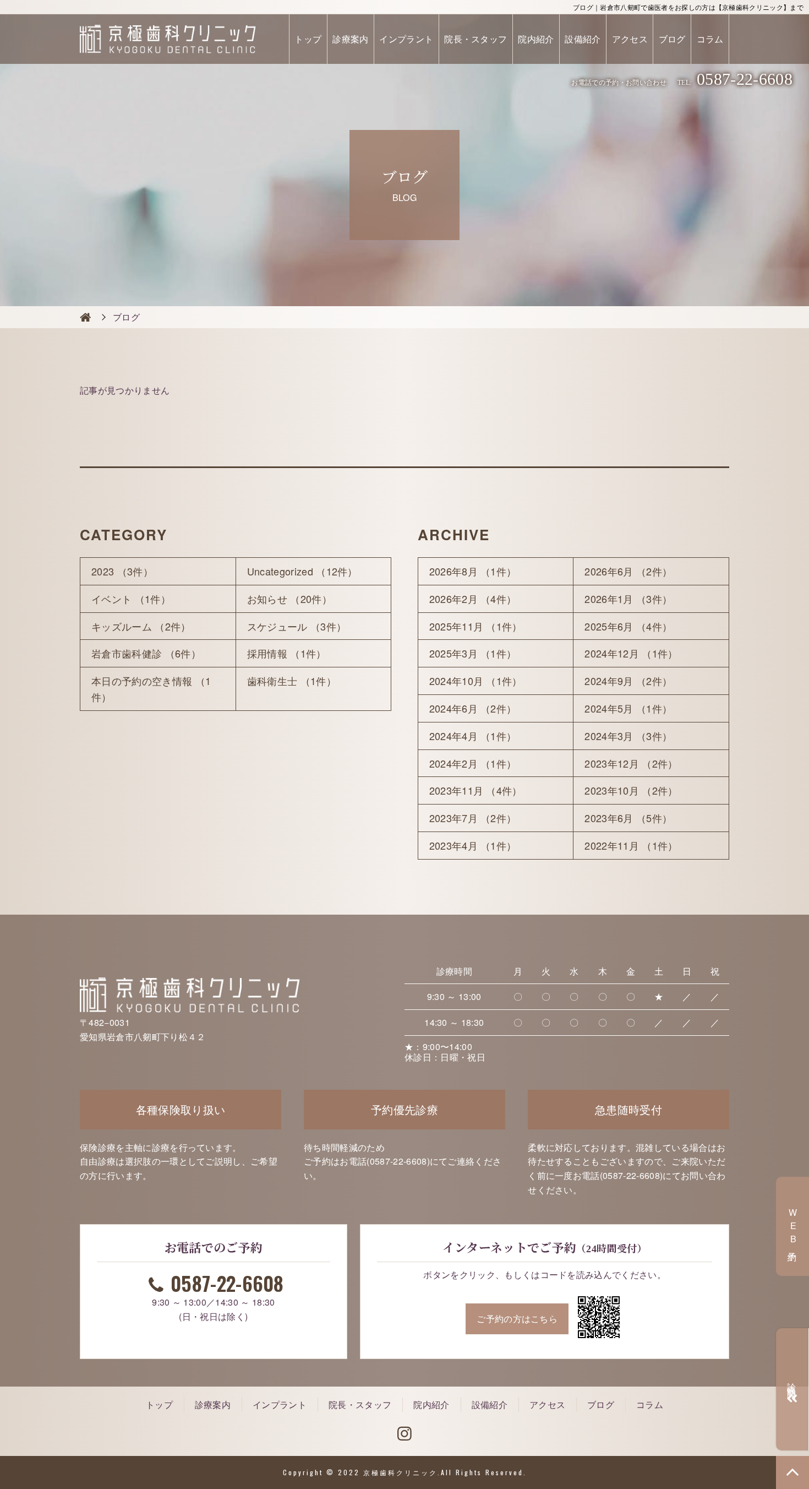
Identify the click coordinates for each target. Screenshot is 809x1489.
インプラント (406, 38)
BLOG (85, 317)
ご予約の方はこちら (517, 1318)
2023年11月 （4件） (475, 790)
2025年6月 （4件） (628, 626)
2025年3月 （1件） (473, 653)
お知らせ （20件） (289, 598)
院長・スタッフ (475, 38)
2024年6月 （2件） (473, 708)
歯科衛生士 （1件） (291, 680)
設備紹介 (582, 38)
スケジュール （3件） (297, 626)
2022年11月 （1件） (630, 845)
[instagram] (404, 1434)
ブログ (672, 38)
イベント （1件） (131, 598)
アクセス (630, 38)
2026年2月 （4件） (473, 598)
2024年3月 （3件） (628, 736)
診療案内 (350, 38)
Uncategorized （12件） (302, 571)
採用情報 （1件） (286, 653)
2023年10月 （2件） (630, 790)
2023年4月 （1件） (473, 845)
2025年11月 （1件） (475, 626)
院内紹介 (536, 38)
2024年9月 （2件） (628, 680)
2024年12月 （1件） (630, 653)
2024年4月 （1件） (473, 736)
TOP (792, 1472)
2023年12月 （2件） (630, 763)
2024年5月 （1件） (628, 708)
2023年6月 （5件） (628, 818)
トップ (307, 38)
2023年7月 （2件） (473, 818)
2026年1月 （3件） (628, 598)
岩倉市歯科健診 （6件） (146, 653)
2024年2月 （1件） (473, 763)
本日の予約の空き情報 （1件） (151, 688)
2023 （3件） (122, 571)
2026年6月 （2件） (628, 571)
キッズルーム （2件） (141, 626)
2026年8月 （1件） (473, 571)
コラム (710, 38)
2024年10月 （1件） (475, 680)
